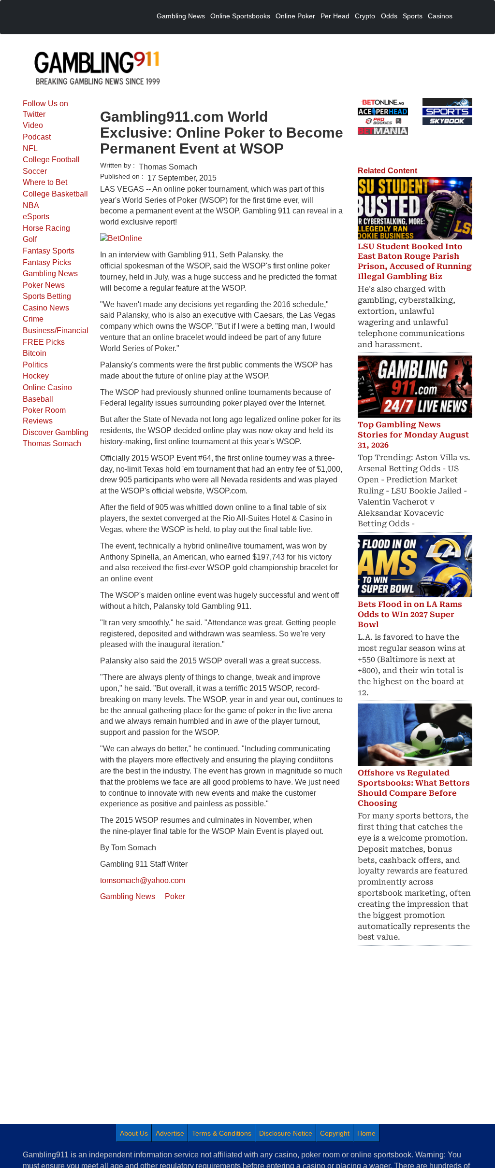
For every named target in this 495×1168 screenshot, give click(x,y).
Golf (30, 239)
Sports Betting (47, 296)
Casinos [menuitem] (440, 16)
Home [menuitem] (366, 1133)
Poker (175, 896)
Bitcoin (34, 353)
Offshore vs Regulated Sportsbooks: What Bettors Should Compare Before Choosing (414, 787)
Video (33, 125)
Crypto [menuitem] (365, 16)
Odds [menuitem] (389, 16)
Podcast (37, 137)
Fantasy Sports (48, 251)
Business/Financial (55, 330)
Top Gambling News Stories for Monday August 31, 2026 (413, 435)
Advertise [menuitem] (170, 1133)
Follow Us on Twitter (45, 108)
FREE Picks (44, 342)
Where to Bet (45, 182)
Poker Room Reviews (44, 415)
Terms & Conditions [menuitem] (221, 1133)
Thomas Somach (52, 443)
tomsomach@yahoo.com (142, 880)
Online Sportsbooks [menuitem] (240, 16)
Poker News (44, 285)
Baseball (38, 399)
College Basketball (55, 194)
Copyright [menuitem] (334, 1133)
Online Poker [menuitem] (295, 16)
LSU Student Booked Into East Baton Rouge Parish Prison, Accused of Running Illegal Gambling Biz (415, 261)
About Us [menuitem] (134, 1133)
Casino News (46, 308)
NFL (30, 148)
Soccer (35, 171)
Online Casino (47, 387)
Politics (35, 365)
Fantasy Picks (47, 262)
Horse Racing (46, 228)
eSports (36, 216)
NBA (31, 205)
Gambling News (50, 273)
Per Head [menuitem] (334, 16)
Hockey (36, 376)
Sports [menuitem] (412, 16)
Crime (33, 319)
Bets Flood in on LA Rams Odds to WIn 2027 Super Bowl (410, 614)
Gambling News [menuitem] (181, 16)
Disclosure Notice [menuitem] (285, 1133)
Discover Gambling (55, 432)
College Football (51, 159)
